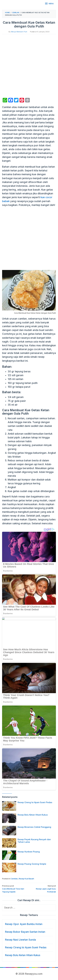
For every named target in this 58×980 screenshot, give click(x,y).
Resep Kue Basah (26, 878)
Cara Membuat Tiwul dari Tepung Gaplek (13, 889)
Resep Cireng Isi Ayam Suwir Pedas (35, 802)
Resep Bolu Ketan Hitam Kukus (33, 815)
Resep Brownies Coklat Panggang (34, 827)
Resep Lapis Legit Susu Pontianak (46, 889)
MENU (51, 3)
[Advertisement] (29, 66)
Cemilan (14, 878)
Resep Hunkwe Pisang (29, 851)
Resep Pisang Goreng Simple (32, 864)
